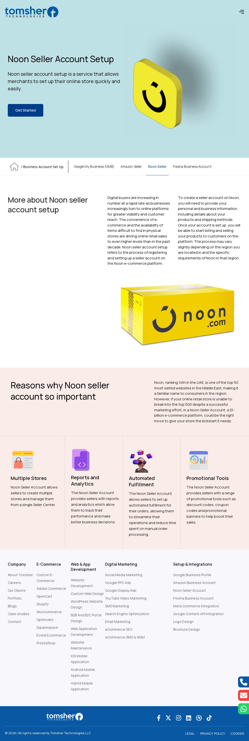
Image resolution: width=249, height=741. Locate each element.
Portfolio (15, 598)
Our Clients (17, 590)
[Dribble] (199, 718)
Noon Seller (157, 166)
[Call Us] (243, 681)
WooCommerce (49, 612)
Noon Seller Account (189, 590)
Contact (14, 621)
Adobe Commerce (51, 588)
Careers (14, 582)
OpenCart (44, 596)
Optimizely (44, 619)
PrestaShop (45, 643)
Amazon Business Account (194, 582)
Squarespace (47, 627)
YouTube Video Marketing (125, 598)
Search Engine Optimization (127, 613)
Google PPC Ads (118, 582)
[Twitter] (168, 718)
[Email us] (243, 695)
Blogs (12, 606)
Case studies (18, 613)
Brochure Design (186, 629)
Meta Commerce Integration (196, 606)
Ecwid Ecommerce (51, 635)
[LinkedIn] (188, 718)
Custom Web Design (87, 593)
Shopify (42, 604)
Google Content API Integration (198, 613)
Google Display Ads (120, 590)
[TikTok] (209, 718)
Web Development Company (196, 637)
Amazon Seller (131, 166)
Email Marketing (117, 621)
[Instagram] (178, 718)
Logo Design (183, 621)
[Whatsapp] (243, 708)
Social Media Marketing (123, 574)
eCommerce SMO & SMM (125, 637)
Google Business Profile (192, 574)
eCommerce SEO (118, 629)
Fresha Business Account (192, 166)
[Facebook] (158, 718)
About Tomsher (20, 574)
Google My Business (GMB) (94, 166)
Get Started (25, 110)
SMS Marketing (117, 606)
